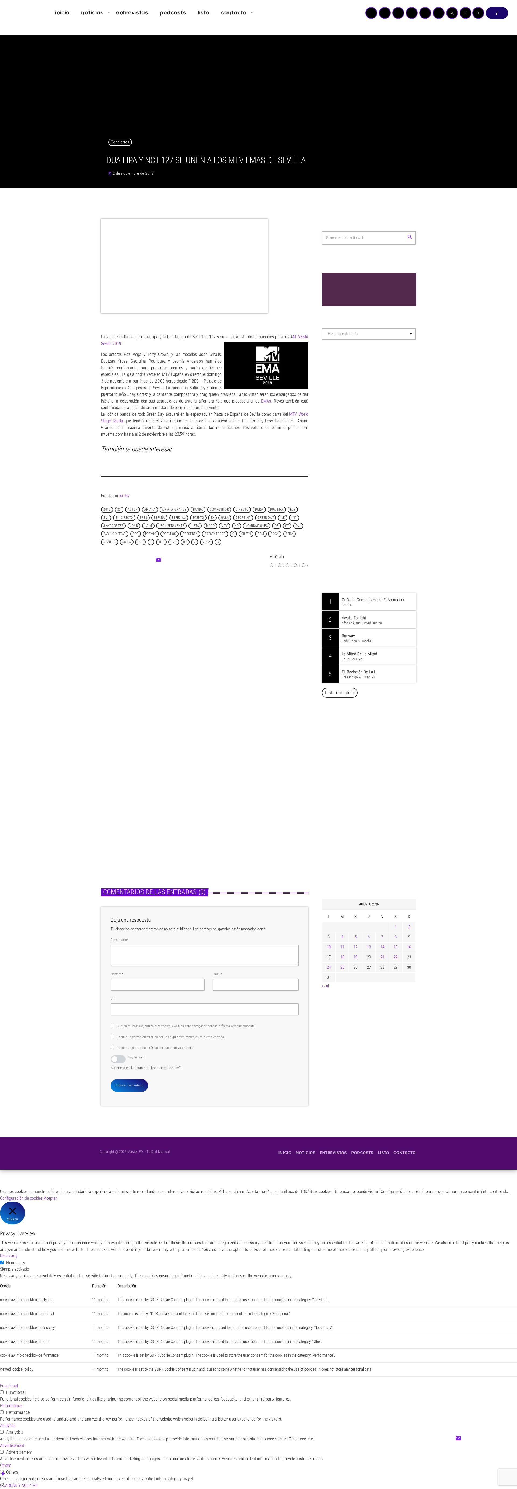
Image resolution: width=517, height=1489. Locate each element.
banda (198, 510)
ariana (150, 510)
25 (342, 967)
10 (329, 947)
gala (225, 518)
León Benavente (171, 526)
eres (143, 518)
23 (119, 510)
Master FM (338, 392)
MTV (224, 526)
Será (289, 534)
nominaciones (256, 526)
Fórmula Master (345, 402)
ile (282, 518)
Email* (217, 974)
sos (140, 542)
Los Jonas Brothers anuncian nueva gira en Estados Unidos (376, 785)
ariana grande (174, 510)
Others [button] (5, 1465)
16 (409, 947)
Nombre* (117, 974)
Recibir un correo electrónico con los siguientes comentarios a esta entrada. (171, 1037)
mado (210, 526)
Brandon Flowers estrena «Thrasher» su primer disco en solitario (147, 819)
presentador (215, 534)
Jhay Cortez (113, 526)
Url (113, 998)
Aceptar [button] (50, 1198)
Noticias (191, 624)
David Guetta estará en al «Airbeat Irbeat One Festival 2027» (375, 812)
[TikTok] (412, 13)
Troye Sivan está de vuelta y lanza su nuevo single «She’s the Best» (377, 867)
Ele (292, 510)
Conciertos (120, 142)
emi (106, 518)
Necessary (15, 1262)
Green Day (265, 518)
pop (135, 534)
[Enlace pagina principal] (20, 13)
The (161, 542)
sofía (126, 542)
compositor (219, 510)
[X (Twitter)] (385, 13)
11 (342, 947)
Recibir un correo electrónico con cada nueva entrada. (155, 1048)
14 (382, 947)
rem (261, 534)
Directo (242, 510)
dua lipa (277, 510)
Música (112, 806)
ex (212, 518)
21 (382, 957)
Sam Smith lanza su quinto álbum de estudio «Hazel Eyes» (252, 819)
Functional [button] (9, 1385)
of (276, 526)
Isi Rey (124, 495)
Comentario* (119, 940)
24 (329, 967)
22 (395, 957)
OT (287, 526)
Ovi (298, 526)
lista (195, 526)
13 (369, 947)
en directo (124, 518)
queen (246, 534)
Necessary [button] (9, 1255)
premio (150, 534)
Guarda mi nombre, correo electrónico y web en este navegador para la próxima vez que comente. (186, 1026)
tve (174, 542)
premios (169, 534)
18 (342, 957)
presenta (190, 534)
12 (355, 947)
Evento (198, 518)
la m (148, 526)
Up (185, 542)
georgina (243, 518)
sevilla (109, 542)
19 (355, 957)
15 (395, 947)
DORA (259, 510)
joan (134, 526)
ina (294, 518)
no (237, 526)
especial (179, 518)
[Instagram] (425, 13)
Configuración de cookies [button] (21, 1198)
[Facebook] (439, 13)
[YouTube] (371, 13)
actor (133, 510)
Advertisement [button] (12, 1445)
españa (159, 518)
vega (206, 542)
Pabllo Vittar (114, 534)
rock (275, 534)
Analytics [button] (7, 1425)
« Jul (325, 986)
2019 (106, 510)
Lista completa (339, 692)
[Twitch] (398, 13)
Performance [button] (11, 1405)
